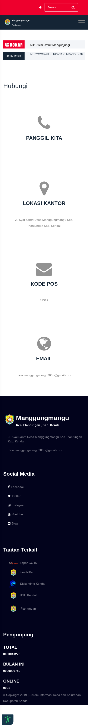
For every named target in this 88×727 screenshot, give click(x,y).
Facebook (17, 487)
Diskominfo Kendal (31, 583)
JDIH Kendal (27, 595)
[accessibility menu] (7, 720)
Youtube (17, 514)
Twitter (16, 496)
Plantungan (26, 608)
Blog (15, 523)
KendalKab (25, 572)
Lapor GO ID (28, 562)
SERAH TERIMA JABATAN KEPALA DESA (54, 59)
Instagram (18, 505)
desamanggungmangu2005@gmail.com (35, 450)
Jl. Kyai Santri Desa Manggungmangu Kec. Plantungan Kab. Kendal (45, 439)
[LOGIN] (40, 7)
